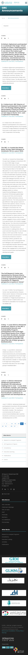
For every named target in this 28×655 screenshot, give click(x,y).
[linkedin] (5, 489)
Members (4, 517)
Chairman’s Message (8, 507)
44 (12, 424)
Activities (4, 542)
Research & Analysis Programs (12, 440)
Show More (5, 88)
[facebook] (2, 489)
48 (25, 424)
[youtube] (14, 489)
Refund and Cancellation (8, 631)
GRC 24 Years (6, 509)
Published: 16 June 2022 (7, 61)
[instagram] (11, 489)
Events (6, 459)
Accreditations (6, 519)
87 (15, 426)
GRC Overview (6, 504)
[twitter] (8, 489)
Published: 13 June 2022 (7, 153)
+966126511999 (8, 482)
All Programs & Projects (10, 444)
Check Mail (6, 494)
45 (15, 424)
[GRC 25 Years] (8, 639)
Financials (4, 514)
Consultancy (7, 448)
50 (6, 426)
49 (2, 426)
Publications (7, 455)
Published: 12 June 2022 (7, 284)
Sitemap (4, 632)
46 (18, 424)
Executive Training (7, 539)
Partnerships (5, 522)
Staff (3, 512)
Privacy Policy (20, 631)
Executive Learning (9, 452)
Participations (19, 61)
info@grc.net (5, 486)
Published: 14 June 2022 (7, 116)
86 (11, 426)
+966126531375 (8, 484)
